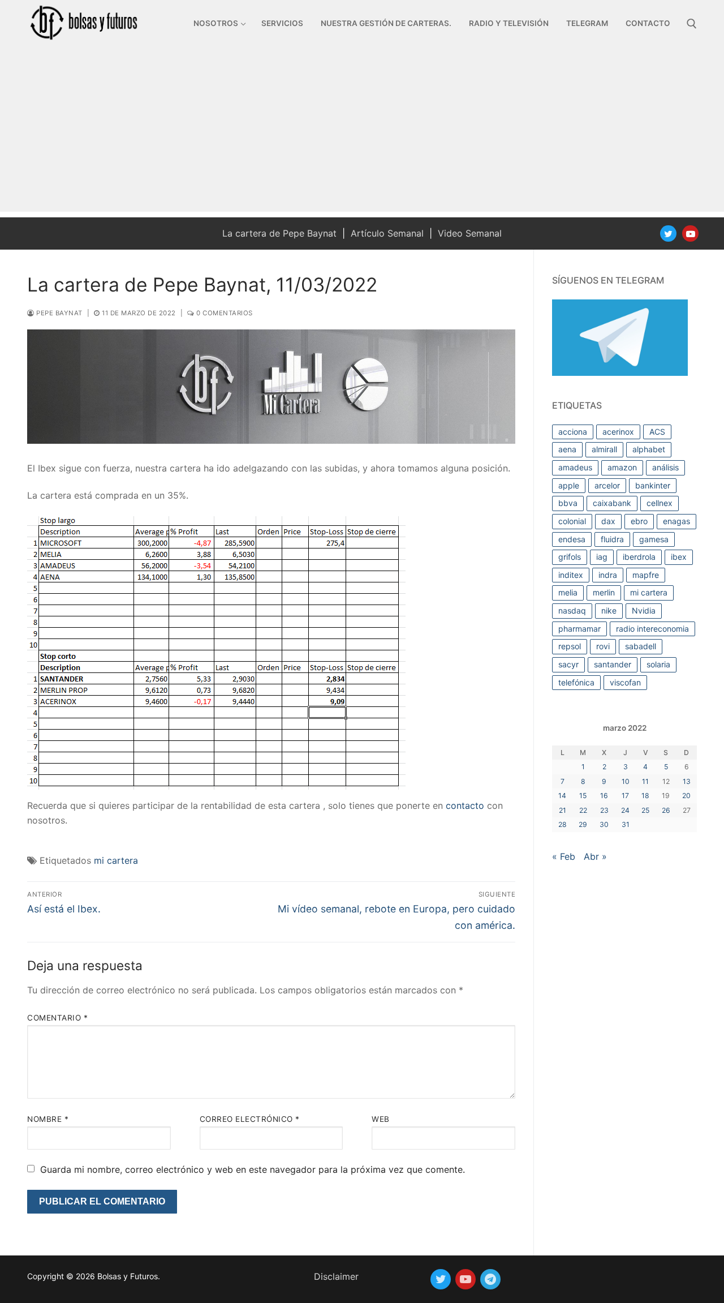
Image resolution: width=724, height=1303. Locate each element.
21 (562, 810)
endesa (571, 539)
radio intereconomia (652, 628)
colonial (572, 521)
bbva (568, 503)
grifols (569, 557)
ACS (657, 431)
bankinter (652, 485)
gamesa (654, 539)
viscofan (625, 682)
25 (645, 810)
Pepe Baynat (59, 313)
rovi (603, 646)
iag (601, 557)
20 (686, 795)
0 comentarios (224, 313)
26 (666, 810)
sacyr (568, 664)
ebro (639, 521)
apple (568, 485)
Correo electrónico (250, 1119)
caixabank (612, 503)
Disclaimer (336, 1276)
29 (583, 824)
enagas (676, 521)
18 (645, 795)
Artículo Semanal (387, 233)
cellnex (660, 503)
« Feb (563, 856)
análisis (665, 467)
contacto (465, 805)
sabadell (640, 646)
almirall (604, 449)
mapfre (645, 575)
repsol (569, 646)
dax (608, 521)
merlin (604, 592)
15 (583, 795)
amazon (622, 467)
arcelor (607, 485)
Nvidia (644, 610)
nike (609, 610)
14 (562, 795)
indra (607, 575)
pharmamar (579, 628)
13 (687, 781)
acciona (572, 431)
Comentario (57, 1017)
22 (583, 810)
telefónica (576, 682)
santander (612, 664)
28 (562, 824)
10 (626, 781)
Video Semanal (470, 233)
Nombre (47, 1119)
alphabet (648, 449)
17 (625, 795)
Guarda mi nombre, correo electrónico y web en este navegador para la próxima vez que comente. (252, 1169)
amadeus (575, 467)
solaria (658, 664)
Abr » (595, 856)
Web (381, 1119)
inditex (570, 575)
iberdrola (639, 557)
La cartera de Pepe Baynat (279, 233)
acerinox (618, 431)
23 (604, 810)
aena (567, 449)
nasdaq (572, 610)
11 (645, 781)
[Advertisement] (362, 132)
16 (604, 795)
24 (625, 810)
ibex (679, 557)
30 (604, 824)
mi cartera (116, 860)
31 (626, 824)
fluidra (612, 539)
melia (568, 592)
